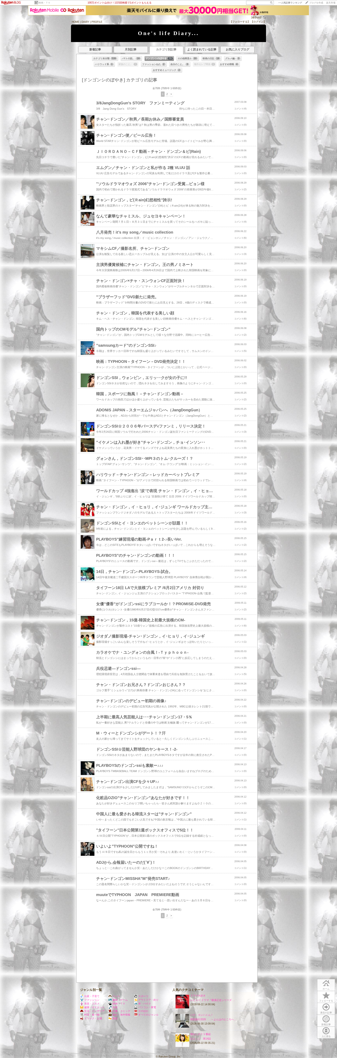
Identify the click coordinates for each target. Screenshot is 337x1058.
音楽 (115, 1007)
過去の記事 (326, 1012)
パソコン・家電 (147, 1007)
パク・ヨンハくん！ (201, 1014)
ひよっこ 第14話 (200, 1038)
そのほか (143, 1011)
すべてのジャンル (148, 1014)
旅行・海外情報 (121, 1014)
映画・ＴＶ (44, 2)
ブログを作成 (316, 2)
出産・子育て (91, 996)
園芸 (115, 1018)
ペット (116, 996)
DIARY (85, 21)
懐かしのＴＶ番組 (200, 1034)
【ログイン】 (258, 21)
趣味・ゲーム (120, 999)
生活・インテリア (94, 1011)
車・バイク (144, 1003)
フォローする (326, 1000)
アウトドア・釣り (148, 999)
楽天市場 (330, 2)
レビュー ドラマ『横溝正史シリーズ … (212, 1000)
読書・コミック (121, 1011)
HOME (75, 21)
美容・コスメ (91, 1003)
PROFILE (96, 21)
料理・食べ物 (91, 1014)
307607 (256, 17)
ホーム (326, 989)
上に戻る (326, 1036)
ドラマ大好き (198, 995)
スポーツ (143, 996)
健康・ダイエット (94, 1007)
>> (290, 2)
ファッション (91, 999)
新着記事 (326, 1024)
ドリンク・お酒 (93, 1018)
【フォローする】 (240, 21)
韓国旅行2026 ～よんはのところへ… (213, 1019)
